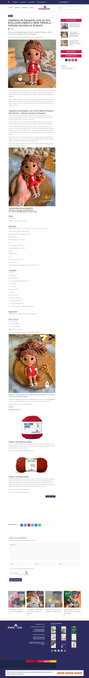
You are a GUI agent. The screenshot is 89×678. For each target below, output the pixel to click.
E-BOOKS (31, 7)
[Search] (79, 7)
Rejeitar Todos (69, 673)
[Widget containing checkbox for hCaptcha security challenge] (19, 573)
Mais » (9, 613)
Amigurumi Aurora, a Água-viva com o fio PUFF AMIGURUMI (74, 25)
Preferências (60, 673)
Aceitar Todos (78, 673)
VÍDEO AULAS (17, 7)
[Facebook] (62, 2)
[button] (10, 16)
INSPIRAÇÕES (25, 7)
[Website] (69, 564)
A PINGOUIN (15, 2)
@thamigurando (21, 211)
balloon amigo (19, 37)
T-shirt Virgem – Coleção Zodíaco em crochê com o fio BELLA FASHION (74, 34)
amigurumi (13, 37)
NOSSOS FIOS (23, 2)
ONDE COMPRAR (31, 2)
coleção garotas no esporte (28, 37)
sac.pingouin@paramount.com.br (36, 626)
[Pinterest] (66, 2)
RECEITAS (11, 7)
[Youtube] (64, 2)
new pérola (40, 37)
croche (36, 37)
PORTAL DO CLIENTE (41, 2)
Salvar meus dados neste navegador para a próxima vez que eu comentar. (22, 568)
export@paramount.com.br (38, 634)
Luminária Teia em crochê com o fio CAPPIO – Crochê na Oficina (74, 43)
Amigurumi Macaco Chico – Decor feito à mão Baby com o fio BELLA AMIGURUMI (72, 611)
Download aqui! (54, 624)
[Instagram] (60, 2)
